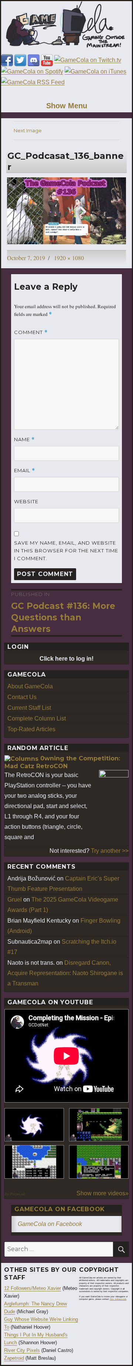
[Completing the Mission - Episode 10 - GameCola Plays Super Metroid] (34, 1125)
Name (24, 439)
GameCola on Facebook (59, 1209)
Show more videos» (102, 1193)
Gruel (14, 899)
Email (24, 470)
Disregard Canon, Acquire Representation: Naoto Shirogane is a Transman (65, 973)
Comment (31, 332)
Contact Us (22, 697)
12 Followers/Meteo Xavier (32, 1288)
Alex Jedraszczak (118, 1299)
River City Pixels (22, 1350)
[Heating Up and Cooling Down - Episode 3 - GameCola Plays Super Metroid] (99, 1125)
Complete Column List (36, 718)
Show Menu (66, 106)
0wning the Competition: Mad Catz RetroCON (62, 762)
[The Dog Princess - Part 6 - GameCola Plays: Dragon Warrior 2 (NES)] (99, 1162)
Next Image (28, 130)
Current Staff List (29, 708)
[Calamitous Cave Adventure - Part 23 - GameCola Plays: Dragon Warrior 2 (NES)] (34, 1162)
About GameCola (30, 686)
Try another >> (110, 851)
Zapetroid (14, 1358)
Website (26, 501)
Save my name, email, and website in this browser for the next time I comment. (66, 550)
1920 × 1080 (69, 258)
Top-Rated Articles (31, 729)
